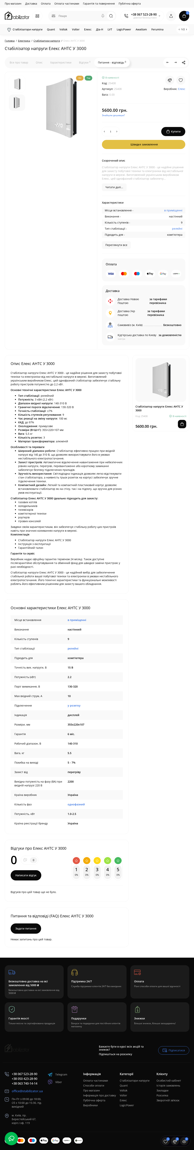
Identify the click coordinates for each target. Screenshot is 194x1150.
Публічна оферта (130, 3)
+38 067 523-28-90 (144, 14)
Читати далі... (114, 187)
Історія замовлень (168, 1085)
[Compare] (169, 80)
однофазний (76, 804)
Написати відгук (26, 875)
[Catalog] (37, 16)
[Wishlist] (180, 80)
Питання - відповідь (112, 62)
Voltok (123, 1090)
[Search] (103, 16)
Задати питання (25, 928)
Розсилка (162, 1095)
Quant (124, 1085)
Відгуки (84, 62)
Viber (58, 1082)
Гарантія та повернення (99, 3)
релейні (177, 228)
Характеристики (60, 62)
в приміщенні (173, 210)
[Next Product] (176, 63)
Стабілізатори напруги (134, 1080)
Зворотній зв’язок (167, 1100)
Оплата (46, 3)
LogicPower (127, 1105)
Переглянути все (116, 245)
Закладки (162, 1090)
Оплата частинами (66, 3)
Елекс (123, 1100)
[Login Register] (171, 16)
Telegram (61, 1074)
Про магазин (13, 3)
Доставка (31, 3)
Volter (123, 1095)
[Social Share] (184, 63)
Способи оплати (93, 1085)
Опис (39, 62)
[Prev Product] (168, 63)
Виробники (90, 1105)
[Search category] (53, 16)
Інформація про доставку (99, 1095)
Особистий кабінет (168, 1080)
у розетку (74, 705)
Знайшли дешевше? (113, 115)
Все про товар (19, 62)
